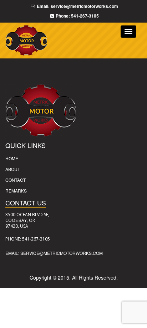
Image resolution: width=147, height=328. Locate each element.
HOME (11, 158)
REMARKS (16, 190)
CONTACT (15, 180)
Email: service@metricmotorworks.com (54, 253)
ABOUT (12, 169)
